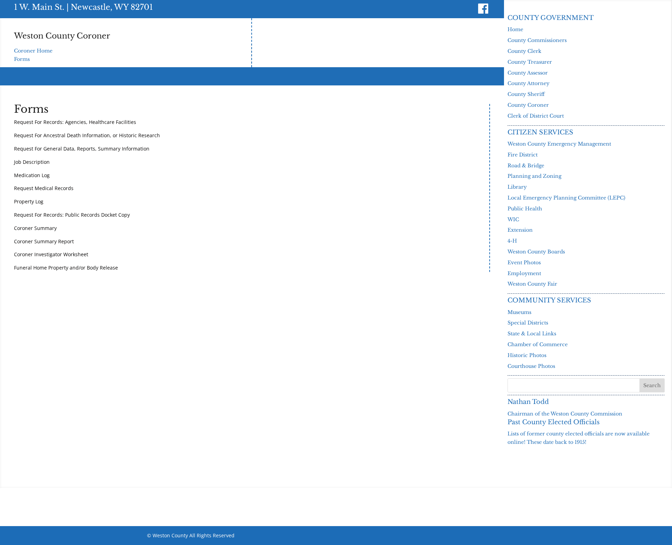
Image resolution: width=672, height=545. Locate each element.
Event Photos (524, 262)
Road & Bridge (525, 165)
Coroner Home (33, 51)
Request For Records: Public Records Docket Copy (72, 214)
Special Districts (527, 323)
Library (517, 187)
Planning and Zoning (534, 176)
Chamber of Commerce (537, 344)
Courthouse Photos (531, 366)
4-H (512, 241)
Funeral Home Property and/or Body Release (66, 267)
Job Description (32, 162)
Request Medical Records (44, 188)
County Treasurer (529, 62)
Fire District (522, 155)
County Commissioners (537, 40)
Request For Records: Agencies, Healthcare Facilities (75, 122)
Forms (22, 59)
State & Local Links (531, 333)
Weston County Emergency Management (559, 144)
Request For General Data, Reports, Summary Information (81, 148)
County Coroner (528, 105)
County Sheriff (526, 94)
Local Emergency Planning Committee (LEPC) (566, 198)
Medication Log (32, 175)
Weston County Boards (536, 252)
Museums (519, 312)
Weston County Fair (532, 284)
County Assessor (527, 73)
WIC (513, 219)
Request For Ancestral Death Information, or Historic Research (87, 135)
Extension (520, 230)
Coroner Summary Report (44, 241)
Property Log (28, 201)
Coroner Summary (35, 228)
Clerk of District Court (535, 116)
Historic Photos (526, 355)
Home (515, 29)
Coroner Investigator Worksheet (51, 254)
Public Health (524, 208)
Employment (524, 273)
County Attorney (528, 83)
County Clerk (524, 51)
